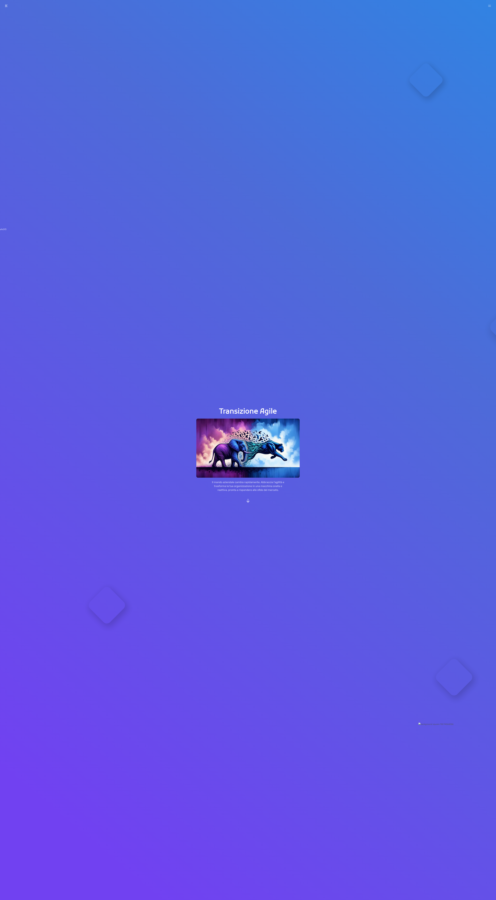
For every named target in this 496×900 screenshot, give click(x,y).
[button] (489, 6)
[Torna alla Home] (6, 6)
